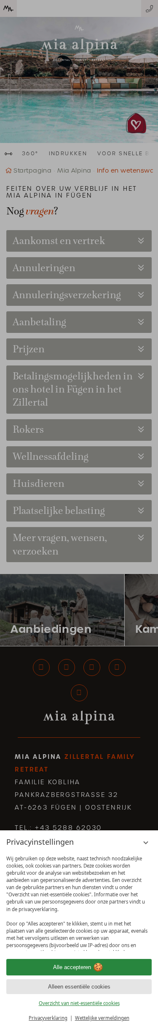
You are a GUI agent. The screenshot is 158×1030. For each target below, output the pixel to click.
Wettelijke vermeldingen (102, 1018)
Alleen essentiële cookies (79, 986)
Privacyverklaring (48, 1018)
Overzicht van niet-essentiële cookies (79, 1003)
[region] (79, 900)
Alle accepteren (72, 967)
